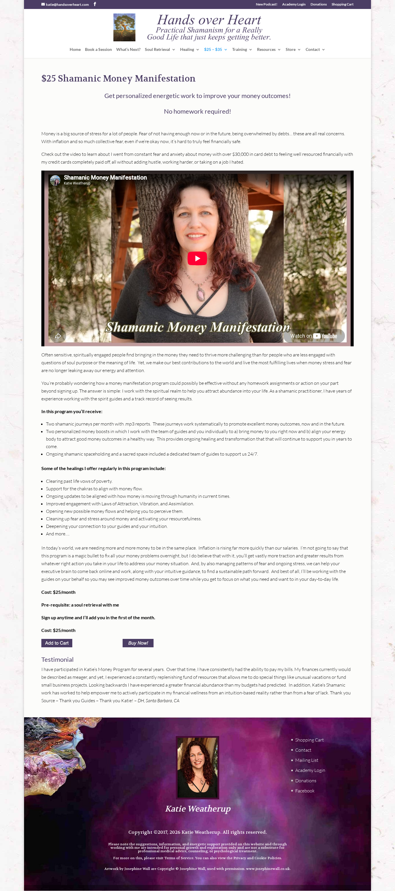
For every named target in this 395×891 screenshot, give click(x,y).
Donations (319, 4)
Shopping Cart (343, 4)
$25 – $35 (213, 49)
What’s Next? (128, 49)
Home (75, 49)
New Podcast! (266, 4)
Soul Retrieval (157, 49)
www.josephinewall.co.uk (268, 868)
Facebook (305, 791)
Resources (266, 49)
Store (291, 49)
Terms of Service (178, 858)
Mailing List (306, 760)
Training (239, 49)
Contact (313, 49)
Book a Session (98, 49)
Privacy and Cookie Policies (257, 858)
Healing (187, 49)
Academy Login (294, 4)
